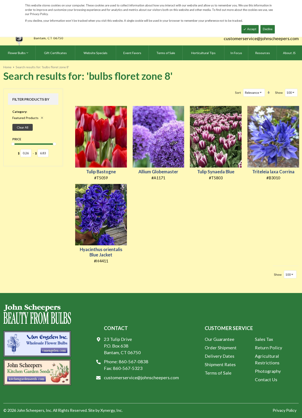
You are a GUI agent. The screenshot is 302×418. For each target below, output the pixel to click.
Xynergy (107, 410)
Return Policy (268, 347)
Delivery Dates (219, 356)
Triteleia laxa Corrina (273, 171)
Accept (251, 29)
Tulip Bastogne (101, 171)
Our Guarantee (219, 339)
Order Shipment (221, 347)
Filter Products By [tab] (30, 99)
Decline (267, 29)
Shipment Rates (220, 364)
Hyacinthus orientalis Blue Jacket (101, 252)
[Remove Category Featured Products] (42, 118)
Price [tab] (16, 139)
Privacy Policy (284, 410)
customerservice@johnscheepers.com (261, 38)
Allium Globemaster (158, 171)
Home (7, 67)
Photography (268, 371)
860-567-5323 (128, 368)
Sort (238, 92)
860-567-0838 (133, 361)
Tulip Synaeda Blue (215, 171)
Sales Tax (264, 339)
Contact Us (266, 379)
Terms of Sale (218, 372)
